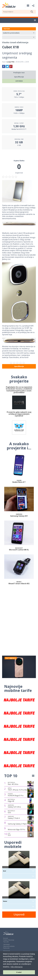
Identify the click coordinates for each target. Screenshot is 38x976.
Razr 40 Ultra (13, 783)
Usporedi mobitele (9, 946)
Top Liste (6, 942)
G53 (11, 812)
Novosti (5, 938)
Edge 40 (11, 800)
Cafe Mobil (6, 944)
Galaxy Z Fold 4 (14, 817)
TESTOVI (6, 29)
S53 (9, 834)
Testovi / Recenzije (8, 940)
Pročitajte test (19, 73)
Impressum (6, 951)
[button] (35, 20)
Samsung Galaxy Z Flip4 (17, 824)
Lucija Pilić (10, 62)
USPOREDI (19, 81)
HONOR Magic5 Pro (15, 795)
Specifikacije (19, 77)
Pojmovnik (6, 948)
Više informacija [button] (16, 967)
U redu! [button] (19, 972)
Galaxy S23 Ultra (14, 806)
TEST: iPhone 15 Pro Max (18, 789)
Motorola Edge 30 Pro (16, 829)
